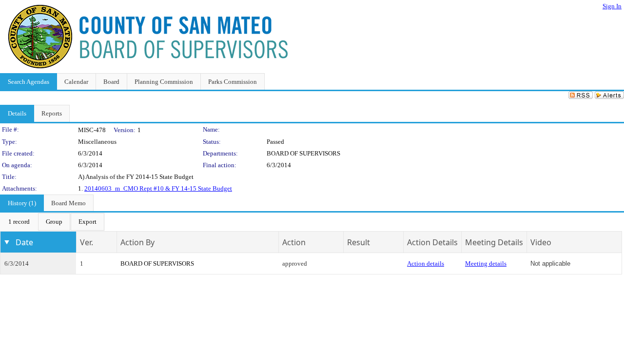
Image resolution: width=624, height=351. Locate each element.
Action (294, 242)
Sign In (612, 6)
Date (24, 242)
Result (358, 242)
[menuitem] (19, 222)
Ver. (86, 242)
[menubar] (52, 222)
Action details (425, 263)
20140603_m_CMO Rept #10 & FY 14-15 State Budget (158, 188)
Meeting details (486, 263)
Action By (137, 242)
